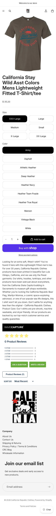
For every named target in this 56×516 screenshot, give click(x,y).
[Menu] (3, 11)
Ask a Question (19, 365)
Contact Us (7, 439)
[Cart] (52, 11)
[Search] (10, 11)
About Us (6, 436)
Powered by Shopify (43, 500)
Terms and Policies (28, 506)
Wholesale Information (13, 453)
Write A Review (38, 365)
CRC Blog (7, 449)
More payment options (28, 255)
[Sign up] (49, 487)
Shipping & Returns (11, 443)
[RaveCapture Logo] (14, 327)
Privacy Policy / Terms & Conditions (19, 446)
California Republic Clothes (22, 500)
